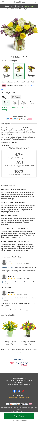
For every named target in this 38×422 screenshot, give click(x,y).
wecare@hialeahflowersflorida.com (19, 384)
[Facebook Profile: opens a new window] (14, 391)
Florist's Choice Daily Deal (22, 298)
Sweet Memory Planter (21, 282)
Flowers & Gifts (11, 9)
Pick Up (17, 97)
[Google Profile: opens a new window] (19, 391)
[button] (33, 417)
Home (3, 9)
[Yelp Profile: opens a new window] (23, 391)
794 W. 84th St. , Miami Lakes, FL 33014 (19, 380)
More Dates (32, 103)
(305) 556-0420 (19, 382)
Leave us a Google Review (19, 397)
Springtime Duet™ (20, 267)
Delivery (6, 98)
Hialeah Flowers (19, 2)
